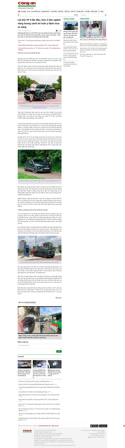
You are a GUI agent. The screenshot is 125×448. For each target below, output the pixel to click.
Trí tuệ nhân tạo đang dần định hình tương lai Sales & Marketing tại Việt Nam (39, 387)
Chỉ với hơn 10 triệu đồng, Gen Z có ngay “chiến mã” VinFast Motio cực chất (39, 413)
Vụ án (28, 11)
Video (101, 11)
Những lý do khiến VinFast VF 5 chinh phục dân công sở (70, 41)
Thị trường (54, 11)
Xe (98, 11)
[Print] (60, 30)
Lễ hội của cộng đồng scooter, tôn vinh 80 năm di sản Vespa (70, 64)
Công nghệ (94, 11)
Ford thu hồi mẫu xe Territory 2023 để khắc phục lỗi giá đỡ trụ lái (36, 384)
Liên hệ (35, 425)
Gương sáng (80, 11)
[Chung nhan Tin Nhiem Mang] (96, 437)
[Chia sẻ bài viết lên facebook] (57, 30)
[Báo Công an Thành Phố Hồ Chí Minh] (19, 11)
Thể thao (67, 11)
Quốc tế (73, 11)
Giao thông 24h (35, 11)
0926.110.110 (47, 425)
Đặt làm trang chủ (25, 425)
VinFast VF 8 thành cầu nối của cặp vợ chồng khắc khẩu (34, 381)
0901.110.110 (55, 425)
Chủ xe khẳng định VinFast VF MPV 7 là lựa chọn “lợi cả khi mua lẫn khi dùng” (70, 49)
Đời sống (60, 11)
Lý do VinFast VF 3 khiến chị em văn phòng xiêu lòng (33, 392)
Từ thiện (87, 11)
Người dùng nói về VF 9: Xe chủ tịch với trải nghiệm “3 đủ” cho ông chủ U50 (39, 395)
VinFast (50, 58)
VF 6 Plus (56, 58)
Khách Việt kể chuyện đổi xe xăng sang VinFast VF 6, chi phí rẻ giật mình (38, 45)
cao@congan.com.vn (99, 435)
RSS (76, 15)
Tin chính (23, 11)
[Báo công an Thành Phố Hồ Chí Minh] (27, 4)
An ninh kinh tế (45, 11)
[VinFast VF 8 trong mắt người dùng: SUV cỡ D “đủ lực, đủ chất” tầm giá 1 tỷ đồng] (70, 25)
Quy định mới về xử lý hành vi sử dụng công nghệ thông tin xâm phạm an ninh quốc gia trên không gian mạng (93, 50)
